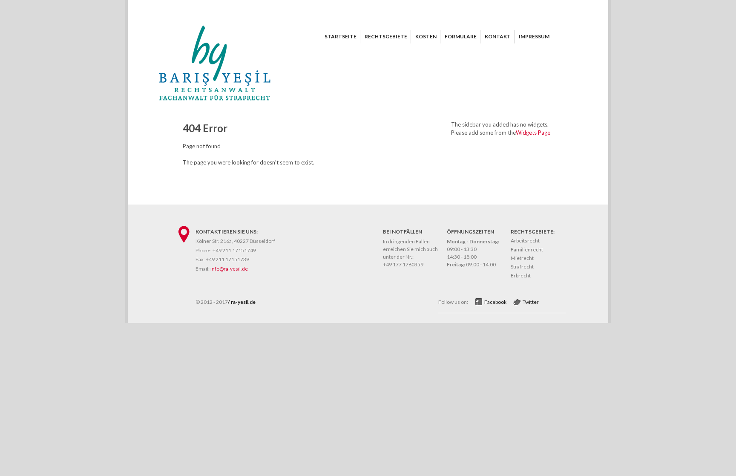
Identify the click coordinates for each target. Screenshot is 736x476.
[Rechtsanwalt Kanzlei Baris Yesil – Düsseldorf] (214, 102)
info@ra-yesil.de (229, 268)
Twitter (531, 302)
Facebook (495, 302)
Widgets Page (533, 132)
